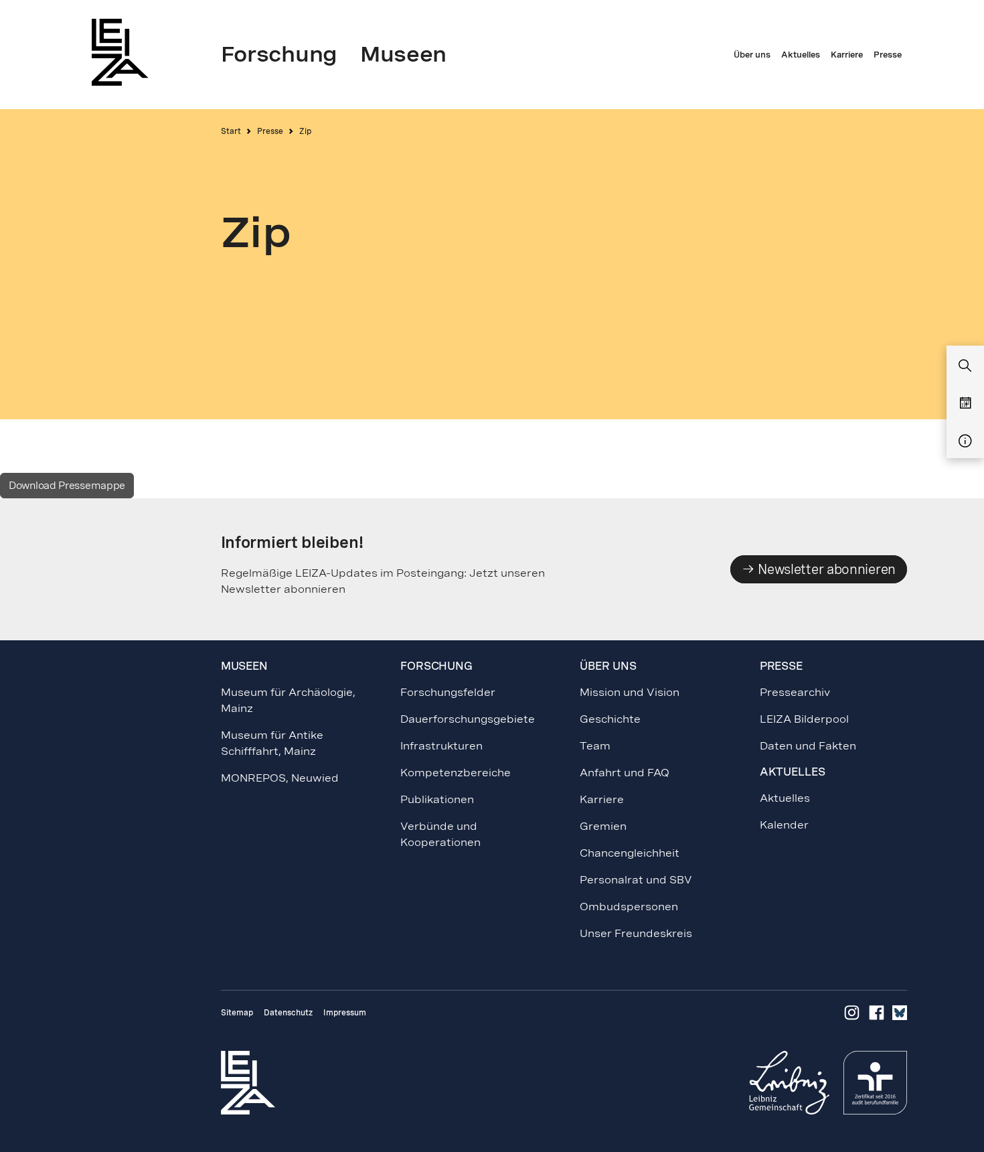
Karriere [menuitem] (847, 55)
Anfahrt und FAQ (624, 772)
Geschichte (610, 719)
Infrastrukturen (441, 745)
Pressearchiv (795, 692)
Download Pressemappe (67, 485)
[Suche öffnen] (965, 366)
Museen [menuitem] (403, 54)
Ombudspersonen (629, 906)
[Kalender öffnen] (965, 404)
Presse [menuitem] (888, 55)
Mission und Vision (629, 692)
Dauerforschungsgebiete (467, 719)
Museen (244, 666)
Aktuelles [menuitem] (800, 55)
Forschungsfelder (447, 692)
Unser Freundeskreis (636, 933)
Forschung (436, 666)
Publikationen (437, 799)
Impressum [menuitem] (344, 1012)
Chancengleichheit (629, 853)
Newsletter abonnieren (825, 569)
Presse (270, 131)
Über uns (608, 666)
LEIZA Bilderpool (804, 719)
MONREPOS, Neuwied (280, 778)
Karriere (602, 799)
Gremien (603, 826)
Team (595, 745)
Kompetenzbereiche (455, 772)
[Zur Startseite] (124, 52)
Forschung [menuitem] (279, 54)
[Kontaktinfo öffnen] (965, 441)
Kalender (784, 824)
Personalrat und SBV (636, 879)
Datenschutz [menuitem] (288, 1012)
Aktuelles (785, 798)
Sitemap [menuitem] (237, 1012)
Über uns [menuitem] (752, 55)
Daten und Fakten (808, 745)
